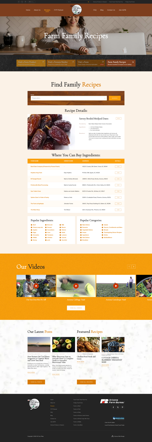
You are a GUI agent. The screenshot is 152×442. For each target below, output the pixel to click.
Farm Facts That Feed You (116, 1)
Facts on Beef (76, 406)
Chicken (49, 237)
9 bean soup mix (38, 227)
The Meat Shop (35, 209)
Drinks (106, 235)
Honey (35, 240)
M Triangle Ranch (36, 179)
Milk (63, 225)
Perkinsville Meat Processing (39, 185)
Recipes (47, 10)
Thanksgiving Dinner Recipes (113, 232)
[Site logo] (34, 412)
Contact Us (111, 10)
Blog (101, 10)
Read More (31, 372)
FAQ (95, 10)
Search (114, 98)
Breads (106, 230)
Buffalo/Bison (108, 237)
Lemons (64, 235)
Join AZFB (122, 10)
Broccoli (49, 225)
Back (118, 118)
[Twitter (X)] (22, 1)
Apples (35, 230)
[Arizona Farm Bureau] (31, 2)
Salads (106, 225)
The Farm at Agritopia (37, 203)
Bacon (64, 227)
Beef (34, 225)
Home (28, 10)
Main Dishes (86, 225)
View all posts (36, 382)
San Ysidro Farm (36, 191)
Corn (48, 232)
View (118, 166)
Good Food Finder (119, 425)
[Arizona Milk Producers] (118, 418)
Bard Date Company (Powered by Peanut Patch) (45, 166)
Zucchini (64, 240)
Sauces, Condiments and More (113, 227)
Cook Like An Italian (110, 422)
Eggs (34, 232)
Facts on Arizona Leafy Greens (81, 415)
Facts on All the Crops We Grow (81, 418)
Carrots (64, 237)
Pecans (49, 227)
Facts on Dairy (77, 412)
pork (48, 240)
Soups (84, 232)
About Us (37, 10)
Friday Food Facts (130, 1)
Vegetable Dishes (87, 230)
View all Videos (76, 308)
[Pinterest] (25, 1)
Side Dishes (86, 237)
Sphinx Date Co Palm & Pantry (40, 197)
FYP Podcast (58, 10)
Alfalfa (35, 237)
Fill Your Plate (40, 436)
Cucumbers (50, 230)
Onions (64, 230)
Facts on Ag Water (78, 425)
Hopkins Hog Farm (36, 172)
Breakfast (85, 240)
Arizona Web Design (119, 436)
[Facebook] (18, 1)
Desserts (85, 227)
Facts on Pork (76, 409)
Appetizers (85, 235)
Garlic (63, 232)
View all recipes (86, 382)
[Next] (134, 266)
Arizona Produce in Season (100, 1)
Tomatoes (50, 235)
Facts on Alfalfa (77, 421)
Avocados (36, 235)
